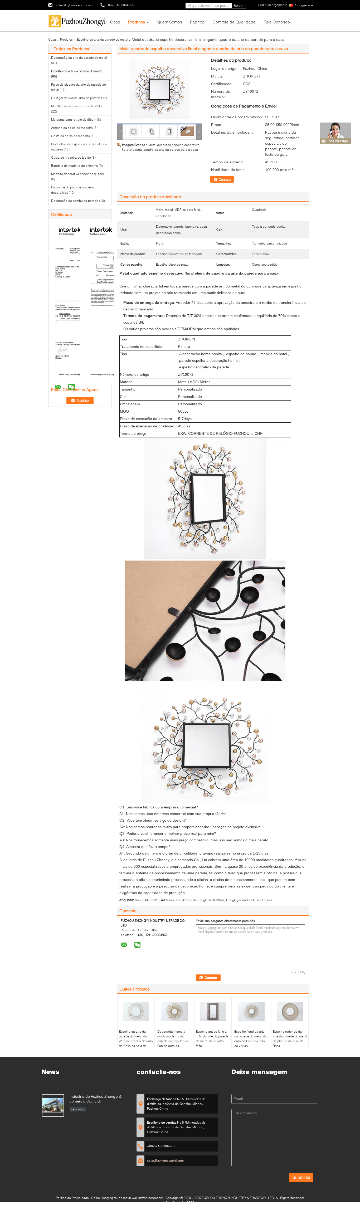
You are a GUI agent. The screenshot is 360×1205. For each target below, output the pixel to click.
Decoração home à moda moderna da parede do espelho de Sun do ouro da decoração (173, 1041)
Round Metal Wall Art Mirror (154, 900)
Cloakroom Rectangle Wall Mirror (200, 900)
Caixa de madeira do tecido (71, 157)
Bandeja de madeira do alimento (74, 166)
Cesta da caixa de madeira (70, 136)
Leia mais (78, 1109)
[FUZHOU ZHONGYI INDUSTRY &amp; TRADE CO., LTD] (77, 20)
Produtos (136, 21)
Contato (225, 179)
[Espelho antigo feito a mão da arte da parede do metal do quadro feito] (212, 1011)
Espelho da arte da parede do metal (102, 39)
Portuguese (302, 5)
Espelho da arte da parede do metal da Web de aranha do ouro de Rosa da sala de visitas (136, 1041)
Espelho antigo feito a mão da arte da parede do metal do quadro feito (212, 1039)
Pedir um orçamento (272, 5)
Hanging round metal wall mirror (249, 900)
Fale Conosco (277, 21)
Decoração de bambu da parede (74, 201)
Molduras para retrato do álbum (73, 119)
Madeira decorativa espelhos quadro (77, 174)
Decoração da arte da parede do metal (79, 58)
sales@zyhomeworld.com (74, 5)
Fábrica (197, 21)
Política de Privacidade (72, 1198)
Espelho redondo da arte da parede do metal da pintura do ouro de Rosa (290, 1039)
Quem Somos (169, 21)
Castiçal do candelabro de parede (75, 98)
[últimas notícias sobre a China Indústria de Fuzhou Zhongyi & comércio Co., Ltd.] (53, 1105)
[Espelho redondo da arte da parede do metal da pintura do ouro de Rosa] (289, 1011)
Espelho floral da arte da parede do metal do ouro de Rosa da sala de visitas (250, 1039)
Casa (115, 21)
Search (238, 6)
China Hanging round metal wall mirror (119, 1198)
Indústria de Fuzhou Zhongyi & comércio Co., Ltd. (95, 1098)
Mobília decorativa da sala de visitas (77, 106)
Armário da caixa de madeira (72, 128)
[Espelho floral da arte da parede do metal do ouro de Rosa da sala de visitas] (251, 1011)
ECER (190, 1202)
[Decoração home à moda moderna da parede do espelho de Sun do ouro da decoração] (174, 1011)
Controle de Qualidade (234, 21)
